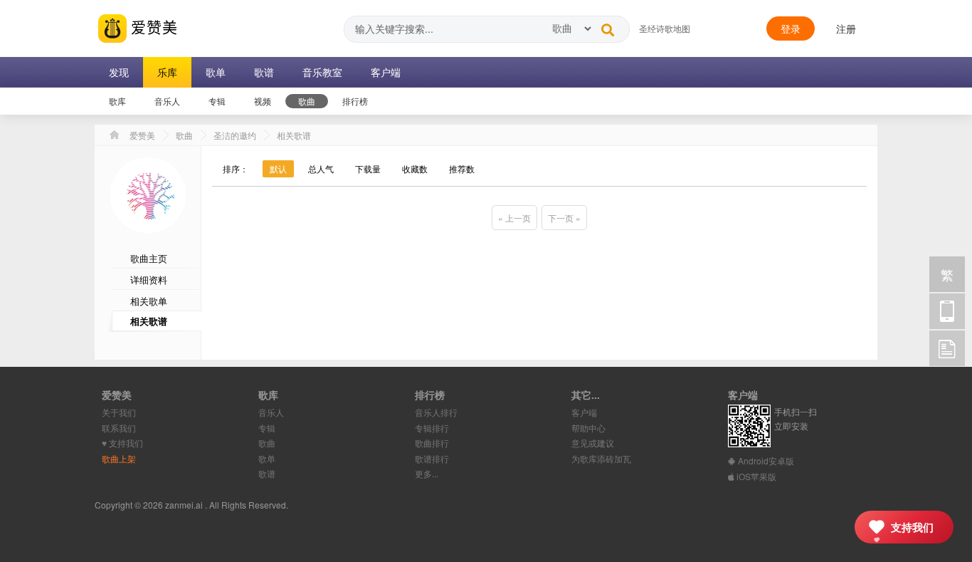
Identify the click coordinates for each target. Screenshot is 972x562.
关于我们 (119, 412)
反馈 (947, 348)
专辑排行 (432, 428)
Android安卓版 (765, 460)
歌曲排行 (432, 443)
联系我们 (119, 428)
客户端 (584, 412)
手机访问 (947, 311)
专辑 (266, 428)
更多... (426, 473)
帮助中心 (588, 428)
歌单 (266, 458)
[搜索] (607, 26)
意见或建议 (592, 443)
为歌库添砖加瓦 (601, 458)
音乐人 (271, 412)
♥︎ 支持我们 (122, 443)
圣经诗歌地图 (664, 28)
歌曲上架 (119, 458)
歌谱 (266, 473)
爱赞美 (152, 26)
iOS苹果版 (755, 476)
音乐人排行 (436, 412)
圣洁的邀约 (234, 135)
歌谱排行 (432, 458)
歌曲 (184, 135)
